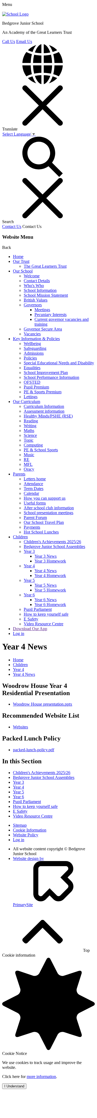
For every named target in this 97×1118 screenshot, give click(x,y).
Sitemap (20, 825)
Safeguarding (35, 348)
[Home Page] (15, 14)
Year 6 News (45, 599)
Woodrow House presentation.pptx (42, 704)
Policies (30, 358)
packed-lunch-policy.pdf (33, 749)
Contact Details (37, 280)
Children (20, 537)
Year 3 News (45, 556)
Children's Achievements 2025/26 (52, 541)
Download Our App (30, 628)
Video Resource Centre (43, 624)
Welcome (32, 276)
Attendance (33, 483)
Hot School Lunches (41, 532)
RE (26, 459)
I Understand (14, 1086)
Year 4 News (45, 570)
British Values (35, 300)
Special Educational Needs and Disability (59, 363)
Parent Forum (35, 517)
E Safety (31, 619)
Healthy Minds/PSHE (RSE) (48, 416)
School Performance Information (51, 377)
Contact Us (11, 226)
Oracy (29, 469)
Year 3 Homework (50, 561)
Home (18, 256)
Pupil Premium (36, 387)
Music (29, 454)
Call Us (8, 41)
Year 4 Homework (50, 575)
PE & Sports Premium (42, 392)
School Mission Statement (46, 295)
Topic (28, 440)
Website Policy (25, 835)
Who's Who (34, 285)
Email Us (24, 41)
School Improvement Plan (46, 372)
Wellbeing (32, 343)
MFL (28, 464)
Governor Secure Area (43, 329)
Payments (32, 527)
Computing (33, 445)
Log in (18, 633)
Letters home (35, 479)
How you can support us (44, 498)
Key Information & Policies (36, 338)
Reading (31, 421)
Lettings (30, 396)
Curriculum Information (44, 406)
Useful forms (35, 503)
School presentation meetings (48, 512)
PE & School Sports (41, 450)
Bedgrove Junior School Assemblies (54, 546)
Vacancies (32, 334)
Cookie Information (29, 830)
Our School (23, 271)
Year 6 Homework (50, 604)
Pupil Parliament (38, 609)
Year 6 (29, 595)
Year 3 (29, 551)
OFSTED (32, 382)
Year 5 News (45, 585)
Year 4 (29, 566)
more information (41, 1076)
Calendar (31, 493)
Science (30, 435)
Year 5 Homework (50, 590)
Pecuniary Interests (50, 314)
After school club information (49, 508)
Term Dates (33, 488)
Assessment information (44, 411)
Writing (30, 425)
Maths (29, 430)
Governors (33, 305)
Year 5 (29, 580)
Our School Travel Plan (44, 522)
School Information (40, 290)
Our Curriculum (26, 401)
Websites (20, 727)
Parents (19, 474)
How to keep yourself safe (46, 614)
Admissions (34, 353)
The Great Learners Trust (45, 266)
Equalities (32, 367)
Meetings (42, 309)
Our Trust (21, 261)
